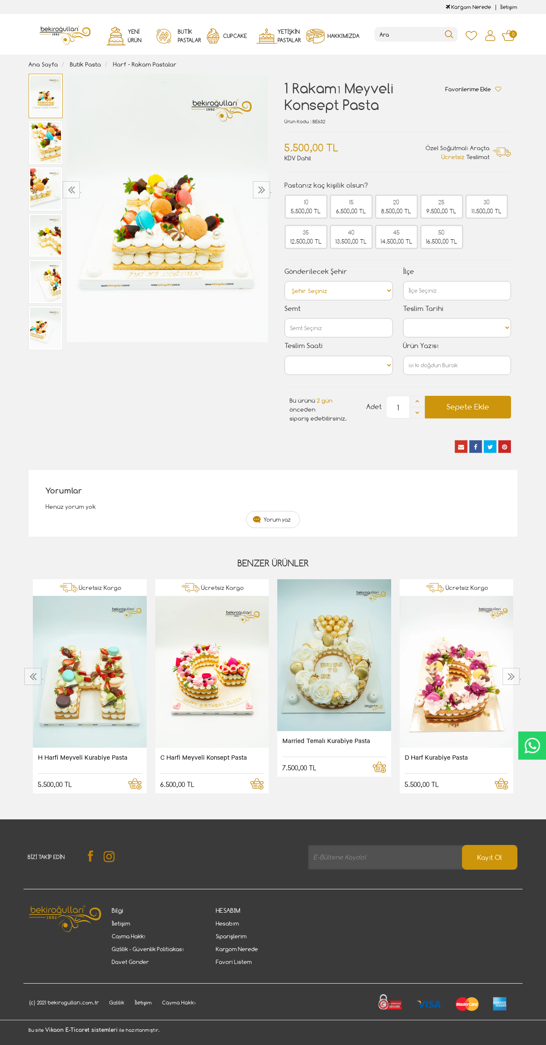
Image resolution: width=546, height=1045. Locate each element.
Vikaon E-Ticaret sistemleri (81, 1030)
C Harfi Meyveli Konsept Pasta (203, 757)
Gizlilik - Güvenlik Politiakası (148, 949)
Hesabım (227, 923)
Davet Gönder (130, 961)
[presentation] (72, 189)
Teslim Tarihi (423, 309)
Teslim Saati (304, 346)
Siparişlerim (231, 936)
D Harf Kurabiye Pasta (436, 757)
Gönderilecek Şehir (316, 271)
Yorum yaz (277, 519)
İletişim (508, 7)
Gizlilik (117, 1002)
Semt (293, 309)
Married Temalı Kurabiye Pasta (326, 740)
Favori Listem (234, 961)
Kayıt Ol (489, 857)
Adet (374, 407)
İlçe (408, 271)
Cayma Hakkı (128, 936)
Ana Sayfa (43, 64)
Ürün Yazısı (421, 346)
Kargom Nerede (470, 7)
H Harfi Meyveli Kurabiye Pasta (83, 757)
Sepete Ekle (468, 406)
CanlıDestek (532, 746)
